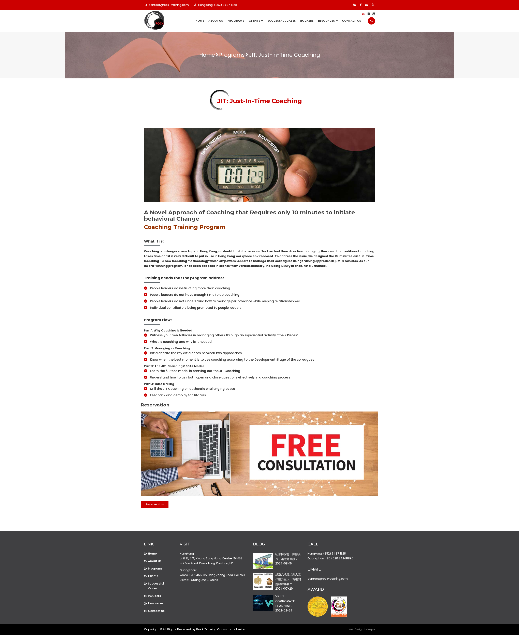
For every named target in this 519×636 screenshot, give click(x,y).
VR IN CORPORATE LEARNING (285, 601)
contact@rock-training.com (169, 5)
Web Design (356, 629)
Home (199, 21)
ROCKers (307, 21)
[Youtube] (373, 4)
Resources (156, 603)
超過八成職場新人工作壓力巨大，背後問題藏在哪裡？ (288, 579)
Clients (254, 21)
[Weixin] (354, 4)
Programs (235, 21)
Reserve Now (155, 504)
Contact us (351, 21)
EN (363, 14)
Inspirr (371, 629)
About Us (215, 21)
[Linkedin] (366, 4)
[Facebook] (360, 4)
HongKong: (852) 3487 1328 (217, 5)
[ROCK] (164, 20)
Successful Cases (281, 21)
